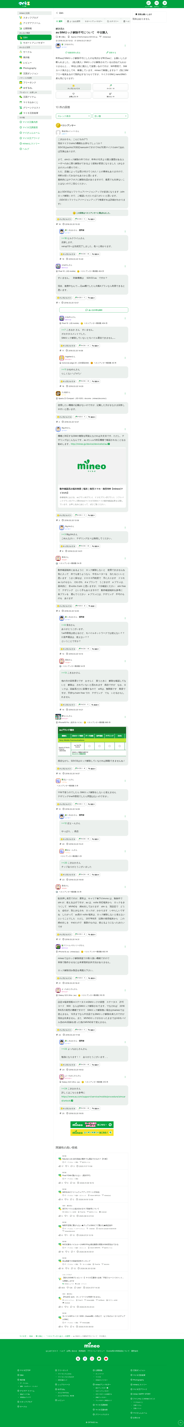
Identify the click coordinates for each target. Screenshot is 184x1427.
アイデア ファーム (27, 1391)
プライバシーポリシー (96, 1351)
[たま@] (58, 393)
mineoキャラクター (102, 1380)
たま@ (64, 392)
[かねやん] (58, 266)
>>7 (63, 329)
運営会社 (134, 1351)
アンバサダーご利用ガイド (104, 1400)
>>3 (63, 534)
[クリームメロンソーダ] (58, 946)
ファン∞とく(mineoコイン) (144, 1399)
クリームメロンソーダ (72, 945)
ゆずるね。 (62, 1389)
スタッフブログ (26, 1402)
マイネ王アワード (140, 1389)
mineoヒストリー (140, 1385)
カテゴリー (114, 21)
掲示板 (22, 1380)
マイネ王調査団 (101, 1405)
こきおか (66, 44)
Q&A (61, 13)
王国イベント (137, 1408)
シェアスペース (64, 1385)
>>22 (64, 1048)
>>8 (63, 625)
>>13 (64, 672)
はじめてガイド (52, 1351)
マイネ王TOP (25, 1370)
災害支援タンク (62, 1380)
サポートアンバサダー (93, 21)
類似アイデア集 (25, 1394)
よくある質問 (75, 21)
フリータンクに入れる (64, 1374)
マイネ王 (98, 1377)
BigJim (64, 428)
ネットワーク (100, 1374)
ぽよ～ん (66, 780)
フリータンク (63, 1370)
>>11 (63, 369)
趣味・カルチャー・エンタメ (29, 1386)
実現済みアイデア (25, 1397)
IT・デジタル (24, 1383)
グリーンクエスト (102, 1414)
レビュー (61, 1400)
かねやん (65, 265)
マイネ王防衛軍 (139, 1375)
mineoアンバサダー (103, 1385)
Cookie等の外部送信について (118, 1351)
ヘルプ (128, 21)
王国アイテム (137, 1405)
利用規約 (82, 1351)
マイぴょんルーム (140, 1413)
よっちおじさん (68, 989)
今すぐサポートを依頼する (104, 1394)
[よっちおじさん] (58, 990)
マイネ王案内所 (101, 1410)
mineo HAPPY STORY (142, 1394)
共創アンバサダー (101, 1397)
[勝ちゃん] (58, 718)
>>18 (64, 238)
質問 (60, 21)
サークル (23, 1407)
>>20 (64, 862)
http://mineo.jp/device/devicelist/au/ (89, 444)
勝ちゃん (65, 716)
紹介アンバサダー (101, 1388)
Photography (138, 1380)
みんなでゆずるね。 (64, 1392)
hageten (68, 357)
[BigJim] (58, 429)
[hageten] (61, 357)
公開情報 (98, 1370)
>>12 (64, 823)
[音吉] (58, 558)
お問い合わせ (72, 1351)
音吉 (63, 557)
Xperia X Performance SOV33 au (84, 37)
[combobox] (73, 116)
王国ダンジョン (139, 1370)
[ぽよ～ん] (58, 780)
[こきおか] (58, 45)
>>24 (64, 1088)
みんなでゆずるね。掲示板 (66, 1395)
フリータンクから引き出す (66, 1377)
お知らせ (136, 1418)
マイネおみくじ (138, 1402)
